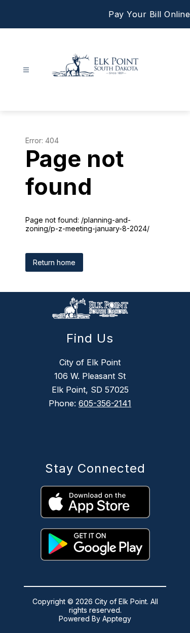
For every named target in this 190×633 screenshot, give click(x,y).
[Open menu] (26, 70)
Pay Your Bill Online (149, 14)
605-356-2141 (105, 403)
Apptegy (116, 618)
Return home (54, 262)
